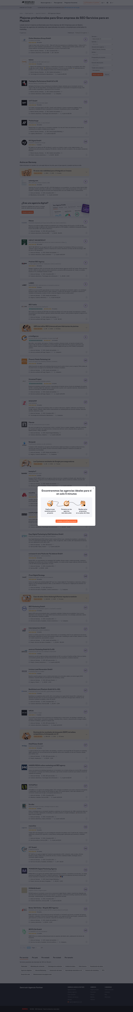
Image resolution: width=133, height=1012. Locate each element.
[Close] (93, 488)
